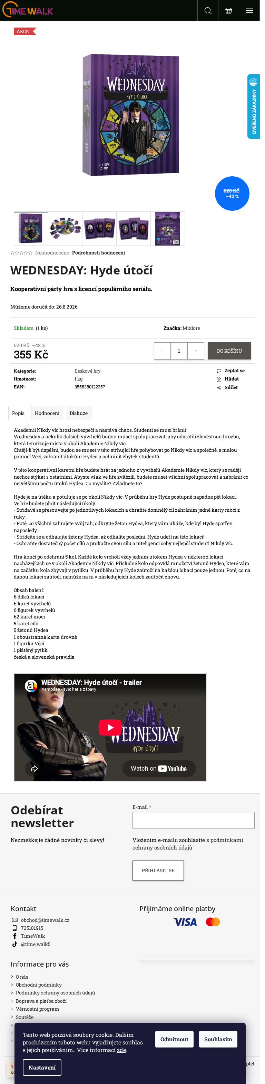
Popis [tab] (18, 413)
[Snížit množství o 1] (162, 351)
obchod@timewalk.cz (45, 920)
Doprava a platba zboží (41, 1001)
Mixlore (191, 328)
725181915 (32, 928)
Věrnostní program (37, 1008)
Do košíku (229, 350)
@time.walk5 (35, 944)
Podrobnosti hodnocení (98, 252)
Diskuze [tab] (79, 413)
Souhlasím (218, 1039)
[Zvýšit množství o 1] (195, 351)
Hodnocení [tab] (47, 413)
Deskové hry (88, 371)
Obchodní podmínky (39, 984)
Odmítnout (174, 1039)
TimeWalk (33, 935)
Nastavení (42, 1067)
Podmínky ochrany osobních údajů (55, 992)
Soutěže (24, 1017)
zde (121, 1049)
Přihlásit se (158, 870)
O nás (22, 976)
